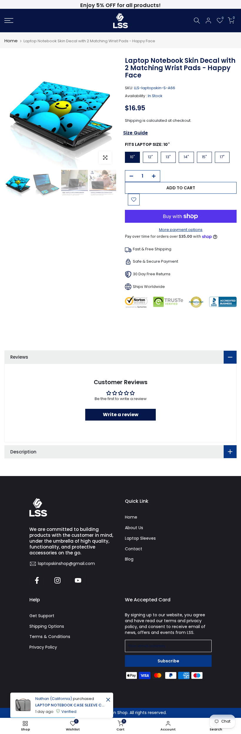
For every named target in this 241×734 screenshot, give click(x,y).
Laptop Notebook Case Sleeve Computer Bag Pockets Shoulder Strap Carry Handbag (69, 705)
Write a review (120, 414)
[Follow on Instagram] (57, 580)
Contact (133, 549)
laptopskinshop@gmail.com (66, 563)
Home (11, 41)
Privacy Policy (43, 647)
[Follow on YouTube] (78, 580)
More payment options (180, 229)
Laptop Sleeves (140, 538)
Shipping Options (46, 626)
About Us (134, 528)
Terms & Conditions (49, 636)
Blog (129, 559)
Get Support (41, 616)
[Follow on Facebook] (36, 580)
